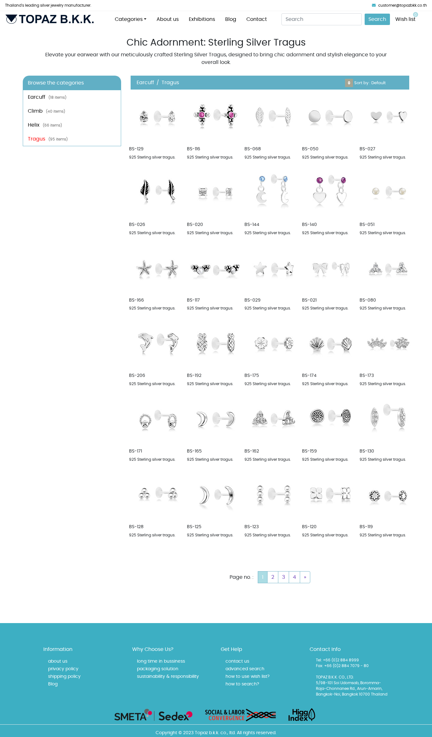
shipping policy (64, 676)
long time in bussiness (161, 661)
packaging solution (157, 669)
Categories (129, 19)
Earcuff (47, 97)
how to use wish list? (247, 676)
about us (57, 661)
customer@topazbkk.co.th (402, 5)
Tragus (48, 138)
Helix (45, 125)
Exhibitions (202, 19)
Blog (230, 19)
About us (168, 19)
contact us (237, 661)
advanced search (244, 669)
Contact (256, 19)
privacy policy (63, 669)
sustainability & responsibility (168, 676)
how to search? (242, 684)
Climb (46, 111)
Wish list (406, 17)
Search (377, 19)
